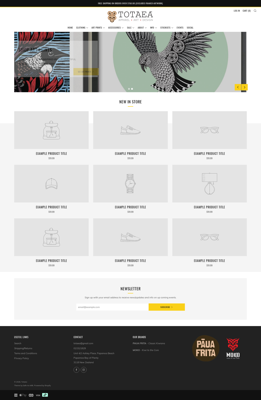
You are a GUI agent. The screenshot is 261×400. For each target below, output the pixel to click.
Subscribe (165, 307)
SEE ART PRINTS (85, 71)
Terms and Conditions (25, 353)
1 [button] (129, 89)
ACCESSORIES (114, 27)
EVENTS (180, 27)
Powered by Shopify (42, 385)
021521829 (80, 348)
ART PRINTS (97, 27)
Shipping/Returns (23, 348)
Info (152, 27)
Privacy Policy (21, 358)
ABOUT (141, 27)
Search (17, 343)
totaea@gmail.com (83, 343)
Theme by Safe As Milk (23, 385)
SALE (129, 27)
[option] (130, 62)
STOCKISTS (165, 27)
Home (70, 27)
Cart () (247, 10)
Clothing (80, 27)
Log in (237, 10)
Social (190, 27)
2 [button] (132, 89)
